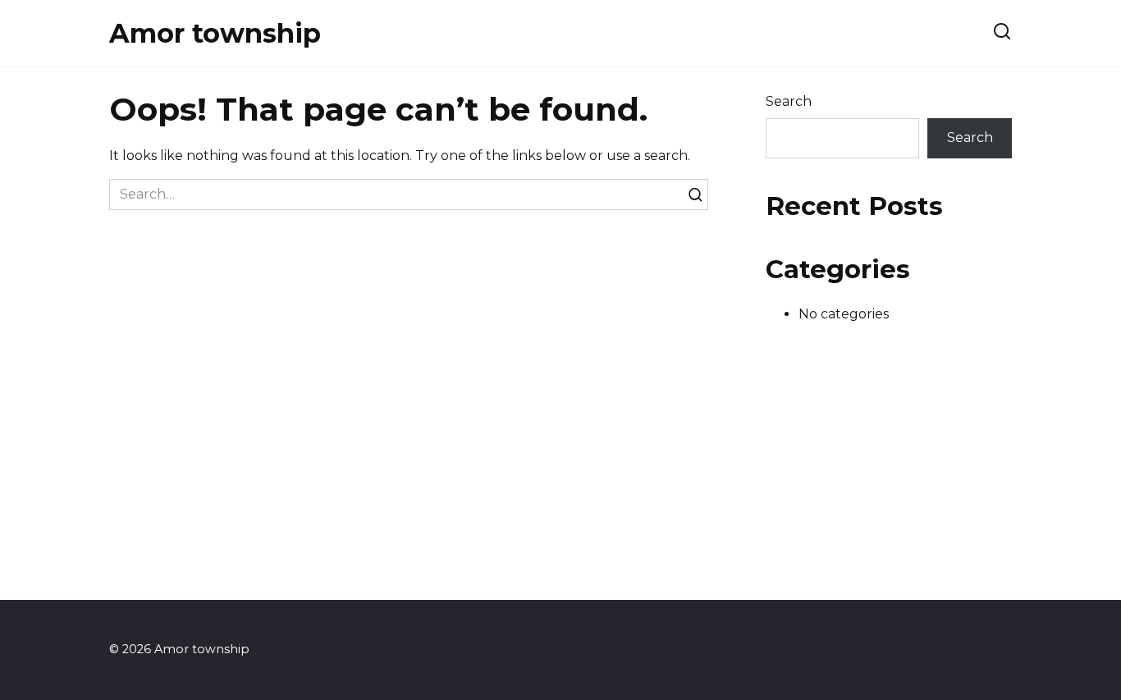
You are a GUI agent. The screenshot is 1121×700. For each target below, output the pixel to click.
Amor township (215, 33)
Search (789, 101)
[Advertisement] (560, 485)
